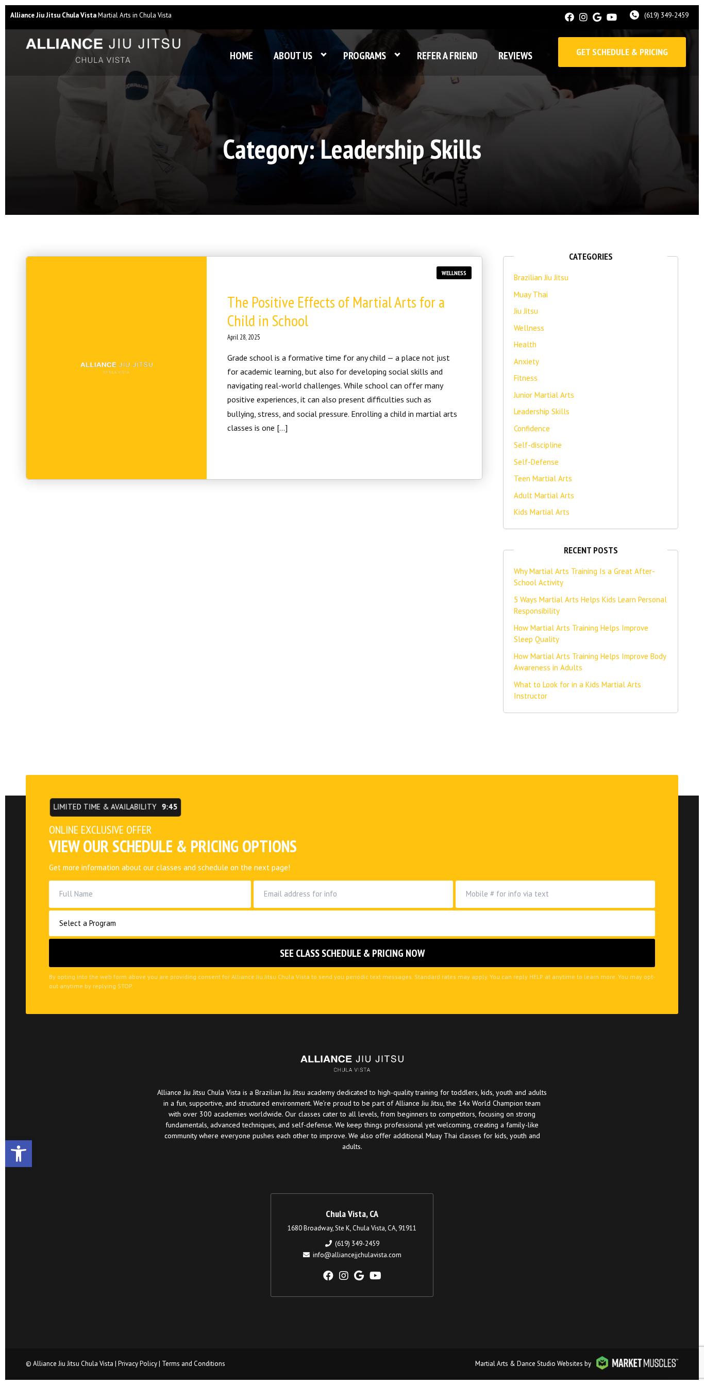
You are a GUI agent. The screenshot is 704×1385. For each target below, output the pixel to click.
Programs (364, 55)
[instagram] (583, 17)
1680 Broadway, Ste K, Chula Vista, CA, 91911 (352, 1228)
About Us (293, 55)
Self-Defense (536, 462)
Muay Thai (531, 294)
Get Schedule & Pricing (622, 52)
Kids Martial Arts (541, 512)
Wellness (454, 273)
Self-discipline (538, 445)
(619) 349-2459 (666, 15)
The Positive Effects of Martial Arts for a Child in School (336, 311)
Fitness (526, 378)
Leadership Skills (541, 411)
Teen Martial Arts (543, 478)
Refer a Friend (447, 55)
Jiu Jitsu (526, 311)
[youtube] (612, 17)
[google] (597, 17)
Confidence (532, 428)
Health (525, 344)
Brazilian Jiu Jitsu (541, 277)
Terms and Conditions (193, 1363)
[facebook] (569, 17)
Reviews (515, 55)
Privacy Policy (137, 1363)
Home (241, 55)
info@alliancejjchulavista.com (357, 1255)
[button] (18, 1153)
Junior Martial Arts (544, 395)
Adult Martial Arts (544, 495)
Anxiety (526, 361)
